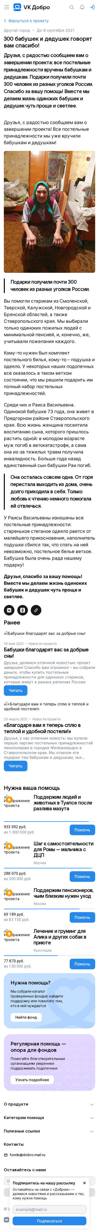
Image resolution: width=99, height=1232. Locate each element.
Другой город (17, 30)
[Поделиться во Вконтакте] (9, 610)
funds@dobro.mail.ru (27, 1155)
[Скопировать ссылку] (36, 610)
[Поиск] (72, 7)
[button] (49, 1104)
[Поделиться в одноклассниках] (22, 610)
